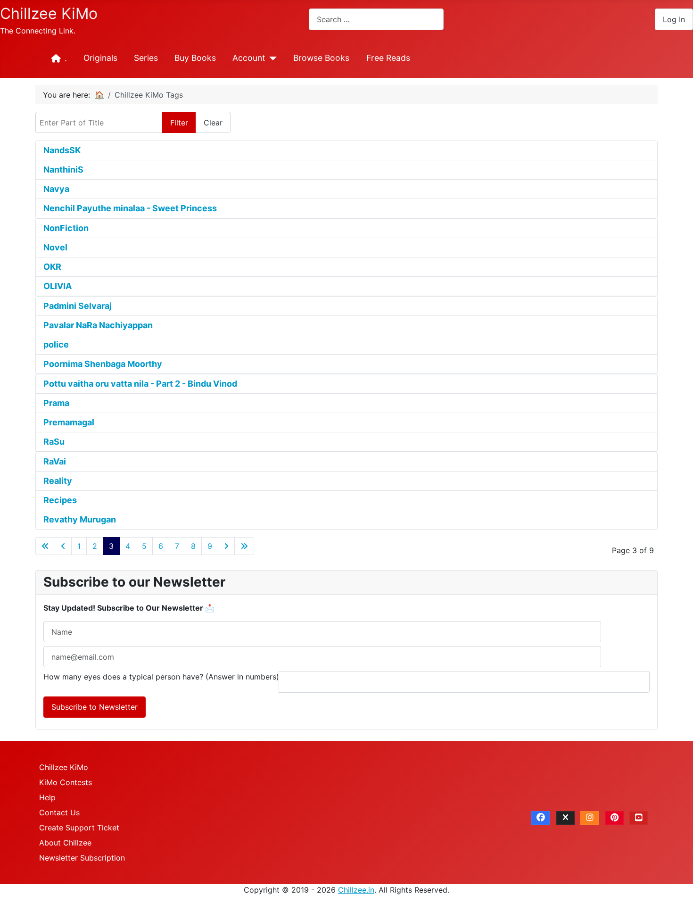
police (56, 344)
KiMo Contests (65, 782)
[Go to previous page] (63, 546)
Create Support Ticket (79, 827)
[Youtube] (638, 818)
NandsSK (62, 150)
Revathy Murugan (79, 519)
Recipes (60, 500)
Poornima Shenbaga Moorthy (102, 364)
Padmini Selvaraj (77, 306)
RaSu (54, 442)
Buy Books (195, 58)
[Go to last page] (244, 546)
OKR (52, 267)
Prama (56, 403)
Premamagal (68, 422)
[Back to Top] (676, 885)
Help (47, 797)
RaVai (54, 461)
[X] (565, 818)
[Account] (271, 58)
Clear (213, 122)
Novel (55, 247)
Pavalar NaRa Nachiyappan (98, 325)
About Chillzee (65, 842)
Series (146, 58)
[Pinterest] (614, 818)
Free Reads (388, 58)
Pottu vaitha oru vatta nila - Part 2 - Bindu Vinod (140, 384)
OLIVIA (57, 286)
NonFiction (66, 228)
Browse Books (321, 58)
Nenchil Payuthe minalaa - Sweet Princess (130, 208)
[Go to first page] (45, 546)
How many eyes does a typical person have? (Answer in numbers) (161, 676)
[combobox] (376, 19)
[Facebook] (540, 818)
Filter (179, 122)
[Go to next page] (226, 546)
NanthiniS (63, 169)
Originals (100, 58)
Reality (57, 481)
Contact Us (59, 812)
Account (248, 58)
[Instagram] (589, 818)
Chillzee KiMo (63, 767)
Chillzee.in (356, 890)
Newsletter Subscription (82, 857)
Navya (56, 189)
